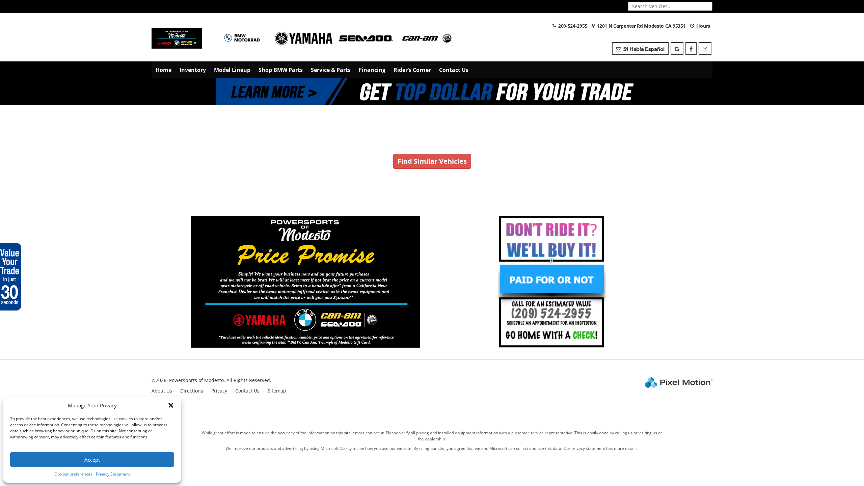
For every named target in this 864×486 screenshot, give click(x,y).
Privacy (219, 390)
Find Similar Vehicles (432, 161)
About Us (162, 390)
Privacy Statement (113, 474)
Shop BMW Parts (281, 70)
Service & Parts (331, 70)
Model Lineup (232, 70)
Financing (372, 70)
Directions (191, 390)
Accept (92, 459)
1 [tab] (432, 98)
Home (163, 70)
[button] (170, 405)
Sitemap (277, 390)
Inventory (193, 70)
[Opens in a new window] (677, 48)
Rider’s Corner (412, 70)
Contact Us (453, 70)
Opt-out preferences (73, 474)
